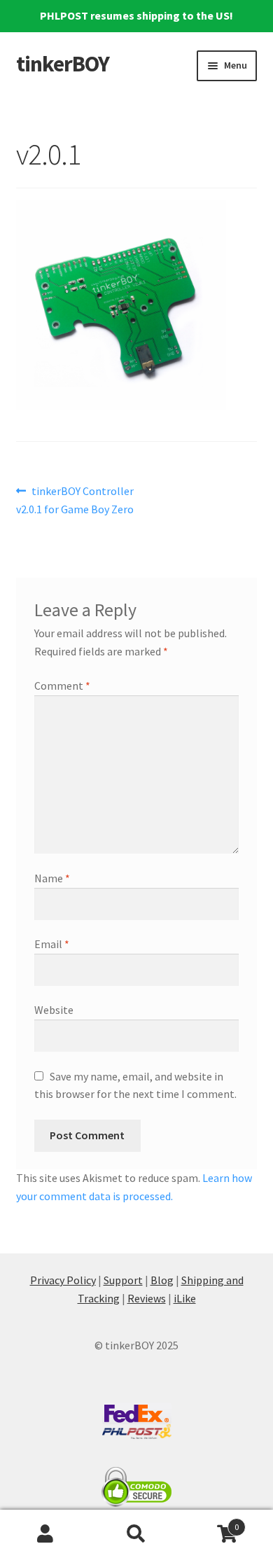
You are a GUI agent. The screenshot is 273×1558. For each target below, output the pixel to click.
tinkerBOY (62, 64)
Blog (162, 1280)
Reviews (146, 1298)
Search (136, 1534)
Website (54, 1010)
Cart (210, 1522)
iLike (185, 1298)
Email (51, 944)
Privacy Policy (63, 1280)
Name (52, 878)
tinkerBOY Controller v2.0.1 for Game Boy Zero (75, 499)
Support (123, 1280)
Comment (62, 686)
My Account (45, 1534)
